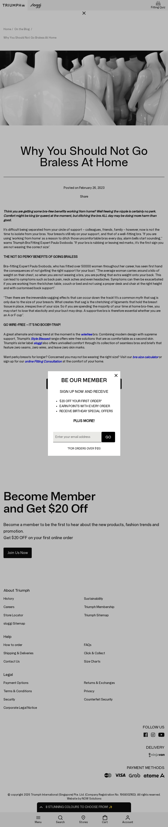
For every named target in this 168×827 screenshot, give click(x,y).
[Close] (116, 375)
